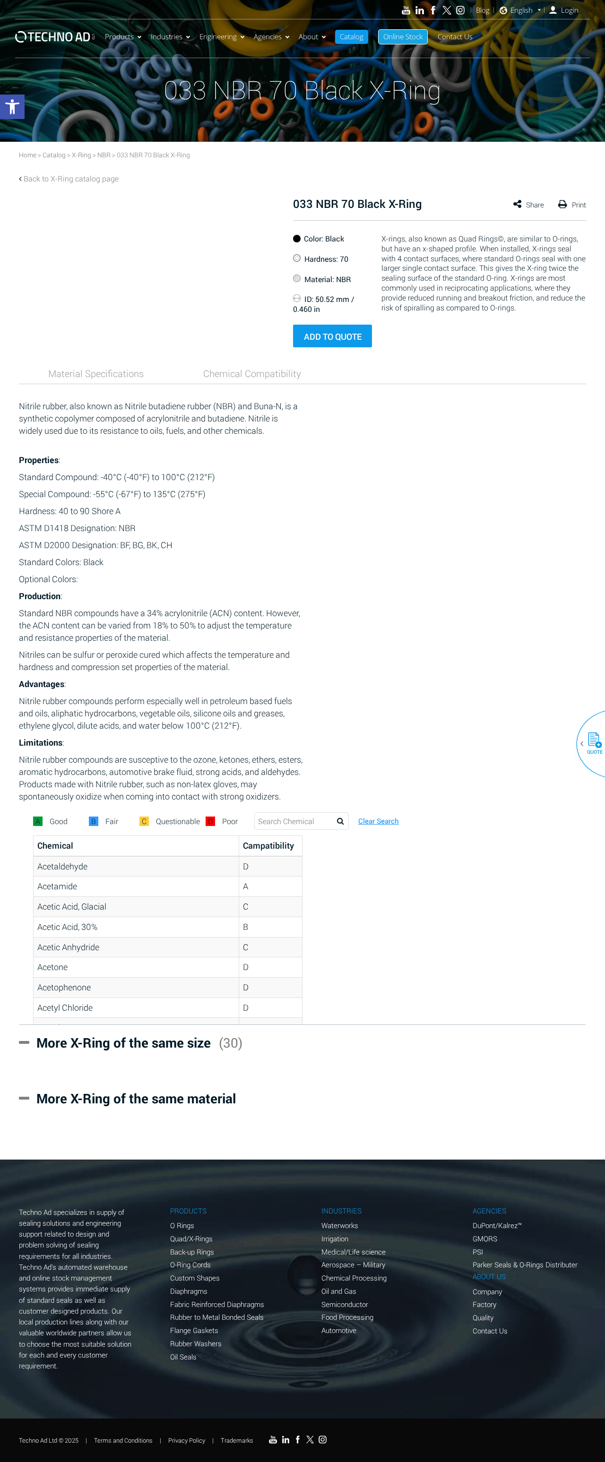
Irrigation (334, 1238)
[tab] (96, 373)
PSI (478, 1251)
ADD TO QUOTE (333, 336)
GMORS (485, 1238)
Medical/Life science (353, 1251)
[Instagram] (460, 10)
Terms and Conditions (123, 1440)
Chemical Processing (354, 1277)
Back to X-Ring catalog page (71, 178)
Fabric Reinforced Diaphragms (217, 1304)
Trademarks (237, 1440)
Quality (483, 1317)
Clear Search (378, 821)
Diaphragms (188, 1291)
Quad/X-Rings (191, 1238)
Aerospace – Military (353, 1264)
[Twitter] (446, 10)
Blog (483, 10)
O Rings (182, 1225)
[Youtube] (406, 10)
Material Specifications (96, 373)
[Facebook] (433, 10)
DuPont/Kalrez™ (497, 1225)
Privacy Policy (186, 1440)
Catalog (351, 36)
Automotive (338, 1330)
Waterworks (339, 1225)
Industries (166, 36)
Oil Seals (183, 1356)
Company (487, 1291)
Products (119, 36)
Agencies (268, 36)
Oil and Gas (338, 1291)
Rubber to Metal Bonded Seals (217, 1317)
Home (27, 154)
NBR (104, 154)
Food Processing (347, 1317)
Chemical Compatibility (252, 373)
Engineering (218, 36)
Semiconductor (344, 1304)
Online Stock (403, 36)
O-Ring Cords (190, 1264)
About (308, 36)
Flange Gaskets (194, 1330)
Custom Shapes (195, 1277)
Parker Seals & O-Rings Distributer (525, 1264)
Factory (484, 1304)
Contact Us (455, 36)
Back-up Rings (192, 1251)
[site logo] (55, 37)
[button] (591, 744)
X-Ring (81, 154)
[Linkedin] (419, 10)
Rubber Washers (196, 1343)
